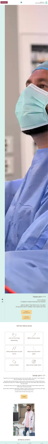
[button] (21, 2)
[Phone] (2, 302)
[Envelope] (2, 299)
